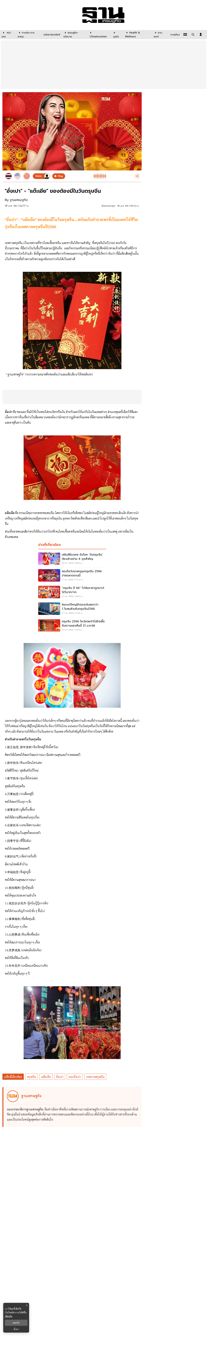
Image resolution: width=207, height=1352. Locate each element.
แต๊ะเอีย (46, 1077)
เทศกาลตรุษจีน (95, 1077)
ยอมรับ (16, 1322)
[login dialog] (200, 34)
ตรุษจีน (31, 1077)
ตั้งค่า (16, 1329)
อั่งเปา (59, 1077)
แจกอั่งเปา (75, 1077)
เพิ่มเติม (8, 1316)
